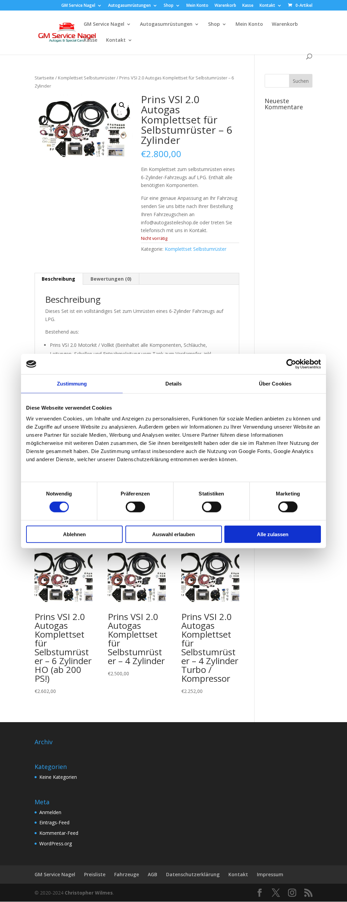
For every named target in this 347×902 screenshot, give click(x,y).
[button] (122, 105)
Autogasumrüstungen (129, 5)
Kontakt (267, 5)
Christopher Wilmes (89, 892)
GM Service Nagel (78, 5)
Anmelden (50, 812)
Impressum (270, 874)
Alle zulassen (272, 534)
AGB (152, 874)
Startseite (44, 78)
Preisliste (94, 874)
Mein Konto (197, 5)
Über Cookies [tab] (275, 384)
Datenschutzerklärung (193, 874)
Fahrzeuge (126, 874)
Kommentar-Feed (58, 833)
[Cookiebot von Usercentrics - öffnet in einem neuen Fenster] (291, 364)
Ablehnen (74, 534)
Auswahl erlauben (173, 534)
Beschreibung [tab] (58, 279)
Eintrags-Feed (54, 822)
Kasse (247, 5)
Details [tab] (173, 384)
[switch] (135, 507)
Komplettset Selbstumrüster (87, 78)
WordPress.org (55, 843)
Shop (169, 5)
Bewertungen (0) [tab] (110, 279)
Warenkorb (225, 5)
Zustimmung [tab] (72, 384)
